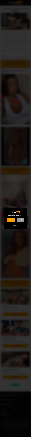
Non (20, 220)
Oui (11, 220)
